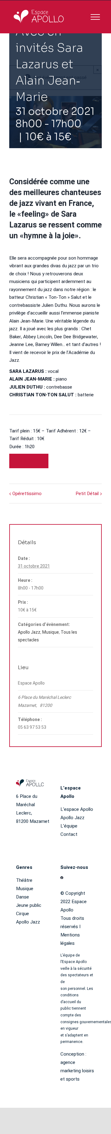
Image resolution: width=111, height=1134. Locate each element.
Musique (50, 632)
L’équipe (68, 826)
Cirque (22, 913)
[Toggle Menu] (95, 17)
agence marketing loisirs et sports (77, 1070)
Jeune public (28, 905)
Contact (68, 834)
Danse (22, 897)
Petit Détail (87, 493)
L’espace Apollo (76, 809)
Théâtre (24, 880)
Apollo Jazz (29, 632)
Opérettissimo (27, 493)
